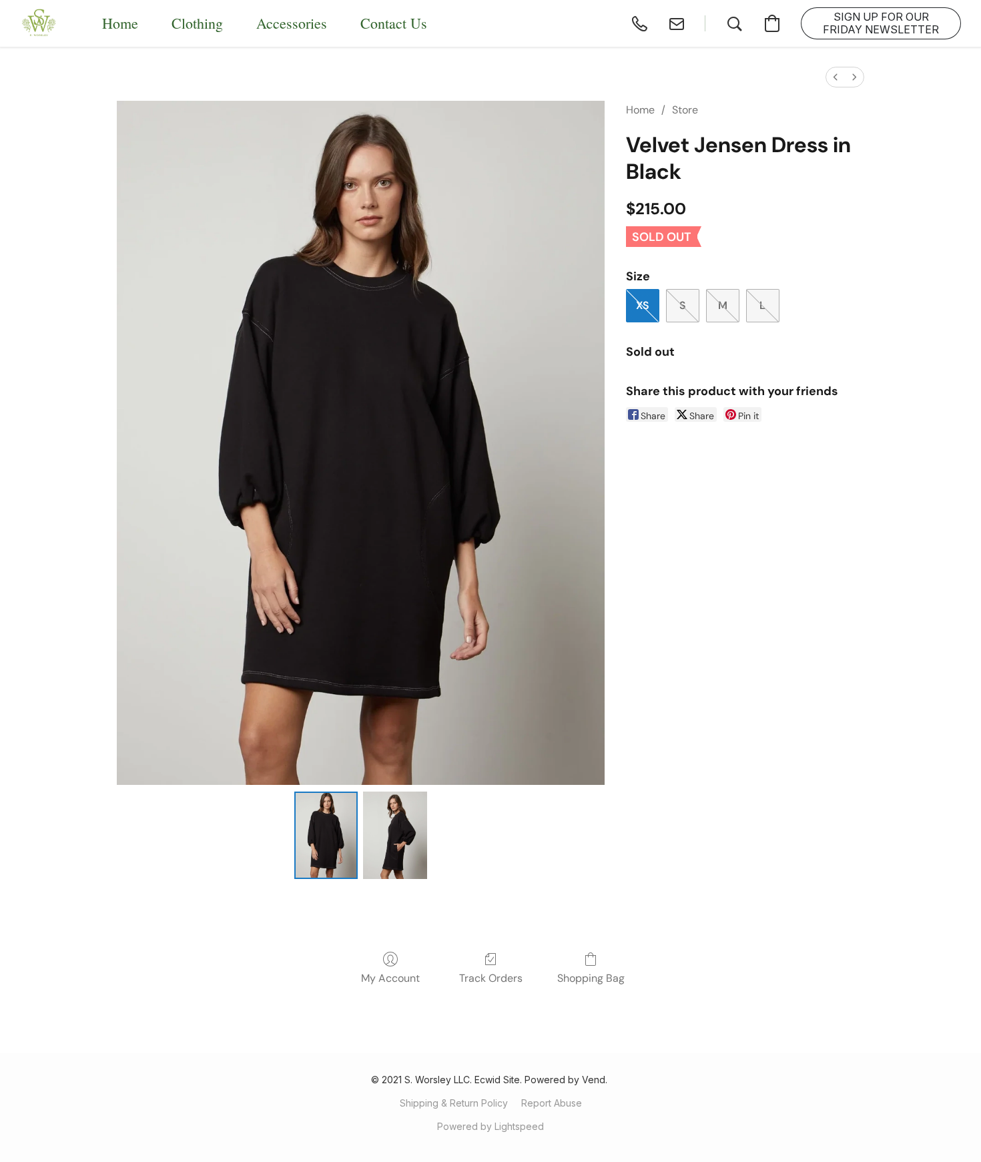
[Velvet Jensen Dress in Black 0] (326, 835)
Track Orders (491, 978)
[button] (39, 23)
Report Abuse (551, 1103)
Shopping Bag (591, 978)
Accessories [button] (291, 23)
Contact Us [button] (393, 23)
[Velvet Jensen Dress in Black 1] (395, 835)
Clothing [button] (197, 23)
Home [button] (120, 23)
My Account (390, 978)
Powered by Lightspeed (490, 1126)
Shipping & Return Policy (454, 1103)
